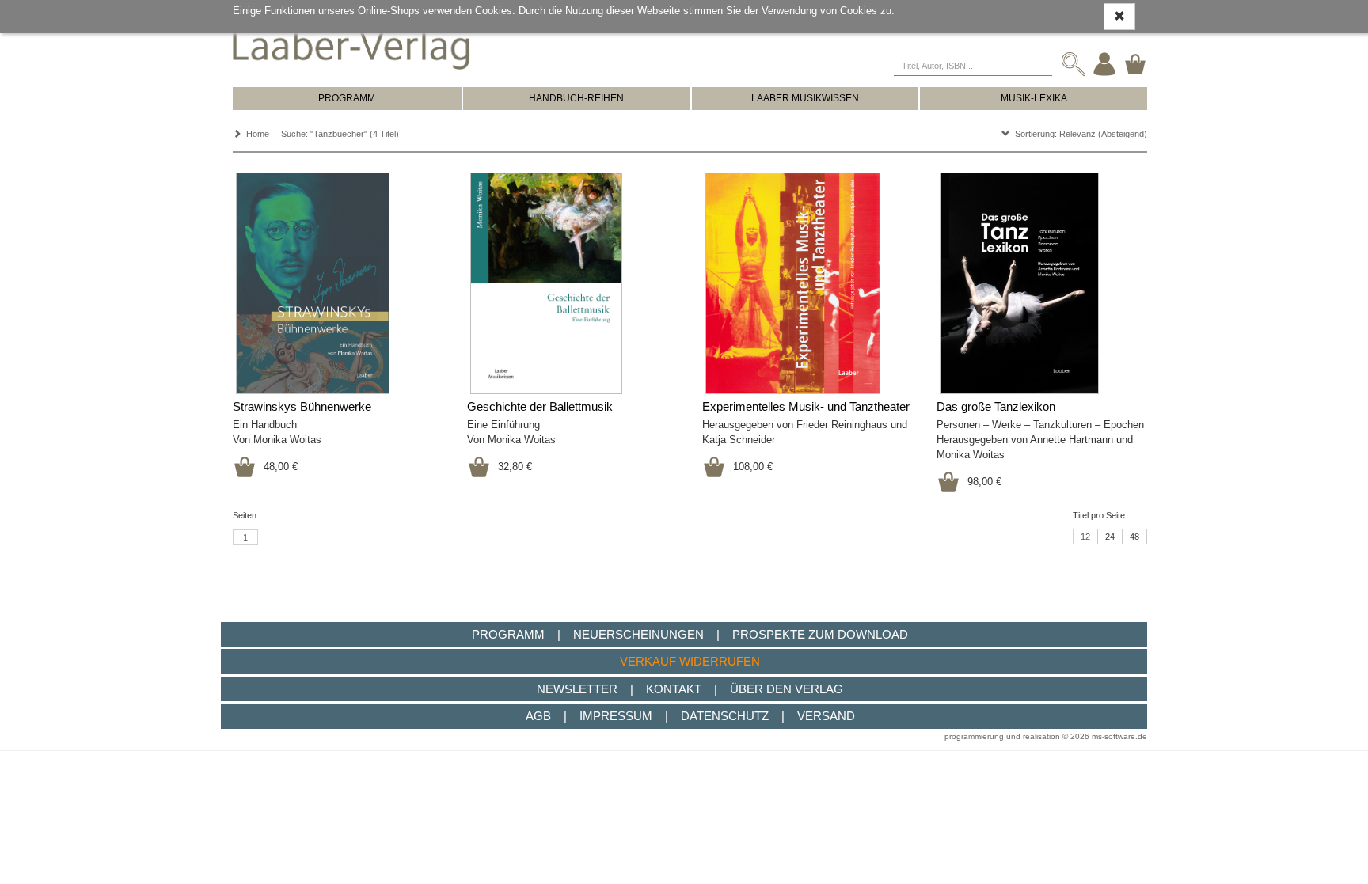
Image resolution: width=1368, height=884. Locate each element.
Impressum (616, 716)
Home (257, 133)
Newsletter (577, 689)
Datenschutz (725, 716)
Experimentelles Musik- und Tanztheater (806, 406)
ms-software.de (1119, 736)
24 (1110, 536)
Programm (508, 634)
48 (1134, 536)
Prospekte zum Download (820, 634)
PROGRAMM (346, 98)
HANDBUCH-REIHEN (576, 98)
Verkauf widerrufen (690, 661)
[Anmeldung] (1104, 64)
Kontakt (673, 689)
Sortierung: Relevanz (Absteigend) (1078, 133)
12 (1085, 536)
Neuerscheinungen (638, 634)
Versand (826, 716)
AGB (538, 716)
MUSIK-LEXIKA (1034, 98)
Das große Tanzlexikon (996, 406)
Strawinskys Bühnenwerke (302, 406)
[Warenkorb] (1135, 64)
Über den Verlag (786, 689)
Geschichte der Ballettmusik (540, 406)
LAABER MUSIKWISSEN (805, 98)
